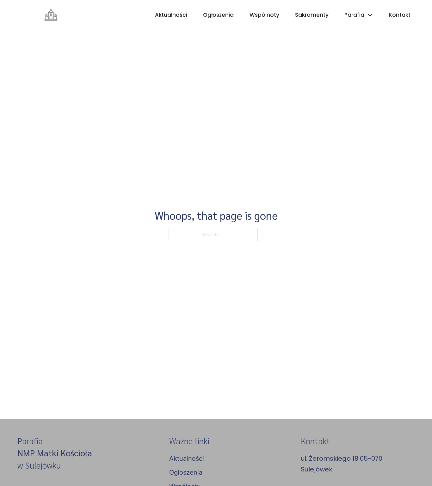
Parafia (354, 15)
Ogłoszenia (218, 15)
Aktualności (171, 15)
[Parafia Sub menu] (370, 15)
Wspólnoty (264, 15)
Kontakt (399, 15)
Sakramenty (312, 15)
